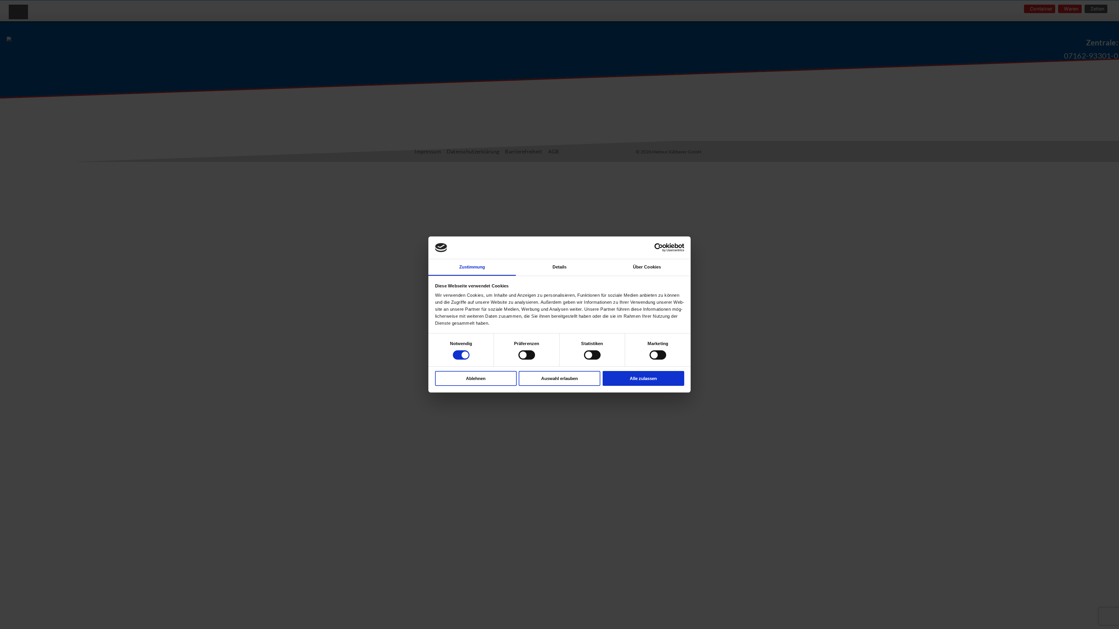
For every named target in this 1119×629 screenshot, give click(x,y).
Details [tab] (560, 266)
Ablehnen (475, 378)
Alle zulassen (643, 378)
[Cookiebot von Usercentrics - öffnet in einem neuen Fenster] (658, 247)
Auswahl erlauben (559, 378)
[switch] (521, 352)
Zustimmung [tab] (472, 266)
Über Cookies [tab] (647, 266)
